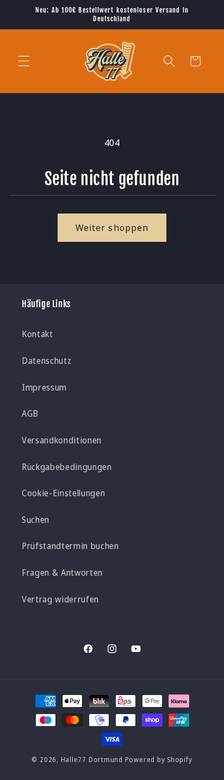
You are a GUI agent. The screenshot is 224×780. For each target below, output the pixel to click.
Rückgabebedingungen (67, 467)
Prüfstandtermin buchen (70, 546)
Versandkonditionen (62, 440)
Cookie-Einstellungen (63, 493)
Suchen (35, 520)
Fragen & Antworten (62, 572)
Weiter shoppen (112, 227)
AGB (30, 413)
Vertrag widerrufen (60, 599)
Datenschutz (46, 361)
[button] (24, 61)
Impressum (44, 387)
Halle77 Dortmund (92, 759)
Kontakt (37, 334)
